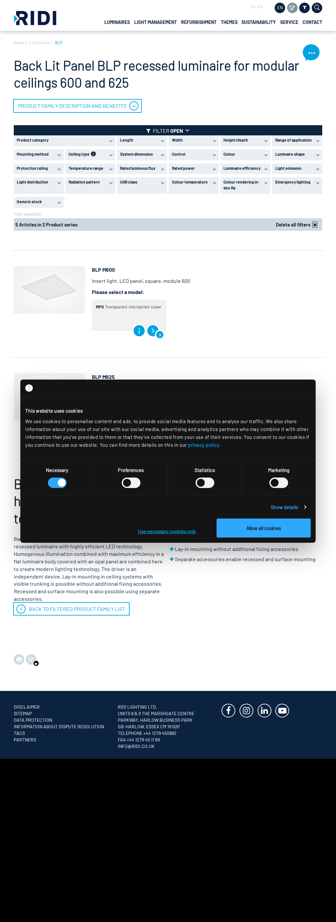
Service (289, 22)
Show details (284, 507)
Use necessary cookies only (167, 531)
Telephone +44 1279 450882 (147, 733)
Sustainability (259, 22)
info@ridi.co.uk (136, 746)
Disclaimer (27, 707)
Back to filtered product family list (77, 609)
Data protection (33, 720)
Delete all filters (293, 224)
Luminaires (117, 22)
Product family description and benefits (72, 106)
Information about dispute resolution (59, 726)
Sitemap (23, 713)
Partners (25, 739)
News (257, 6)
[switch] (131, 483)
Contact (312, 22)
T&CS (19, 733)
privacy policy (203, 444)
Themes (229, 22)
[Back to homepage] (35, 17)
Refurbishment (199, 22)
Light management (155, 22)
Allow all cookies (263, 528)
